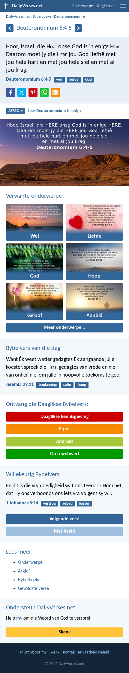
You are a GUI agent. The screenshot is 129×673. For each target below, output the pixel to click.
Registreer (106, 6)
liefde (74, 80)
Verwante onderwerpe (34, 196)
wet (59, 80)
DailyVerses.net (18, 17)
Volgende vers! (65, 519)
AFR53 (13, 111)
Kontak (69, 652)
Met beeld (64, 531)
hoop (82, 385)
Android (64, 441)
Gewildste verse (33, 588)
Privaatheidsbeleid (93, 652)
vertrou (49, 504)
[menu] (123, 8)
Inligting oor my (33, 652)
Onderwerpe (82, 6)
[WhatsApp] (45, 93)
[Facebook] (11, 94)
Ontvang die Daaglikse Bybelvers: (47, 404)
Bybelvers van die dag (33, 348)
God (88, 80)
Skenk (64, 632)
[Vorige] (10, 28)
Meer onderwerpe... (64, 327)
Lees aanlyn (54, 111)
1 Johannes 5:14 (22, 503)
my (19, 618)
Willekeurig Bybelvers (32, 475)
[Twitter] (23, 94)
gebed (67, 504)
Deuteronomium (67, 17)
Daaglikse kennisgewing (64, 416)
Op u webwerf (64, 454)
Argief (24, 571)
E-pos (64, 429)
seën (67, 385)
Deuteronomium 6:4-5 (28, 79)
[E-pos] (56, 94)
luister (84, 504)
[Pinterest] (34, 94)
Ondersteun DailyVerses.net (40, 608)
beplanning (48, 385)
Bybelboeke (42, 17)
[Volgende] (78, 28)
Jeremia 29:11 (20, 384)
